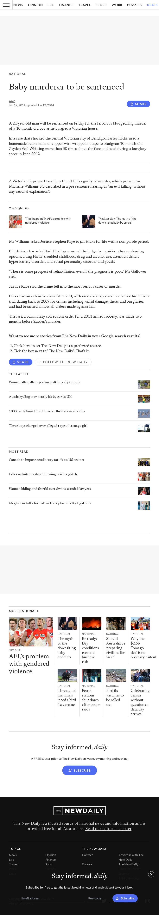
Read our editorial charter (108, 829)
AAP (12, 101)
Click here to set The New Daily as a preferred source (57, 346)
